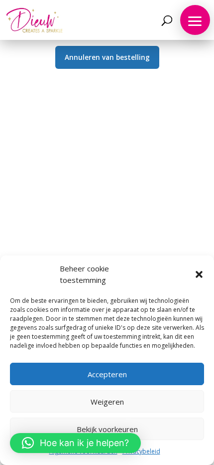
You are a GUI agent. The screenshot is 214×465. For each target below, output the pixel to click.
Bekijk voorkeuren (107, 429)
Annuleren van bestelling (107, 57)
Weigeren (107, 402)
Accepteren (107, 374)
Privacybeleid (141, 451)
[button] (199, 274)
